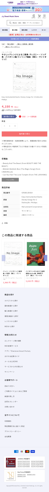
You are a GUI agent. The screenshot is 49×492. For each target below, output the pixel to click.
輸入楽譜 (14, 30)
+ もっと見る (10, 179)
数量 (3, 121)
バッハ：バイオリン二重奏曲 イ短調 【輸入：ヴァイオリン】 (12, 273)
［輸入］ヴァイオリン (12, 47)
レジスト (34, 30)
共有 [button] (6, 223)
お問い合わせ (10, 407)
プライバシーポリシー (13, 431)
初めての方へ (10, 386)
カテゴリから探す (11, 300)
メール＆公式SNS (11, 361)
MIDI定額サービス (11, 346)
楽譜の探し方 (10, 396)
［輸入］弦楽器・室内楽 (24, 44)
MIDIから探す (10, 326)
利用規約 (8, 421)
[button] (44, 16)
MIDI (44, 30)
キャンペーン (9, 372)
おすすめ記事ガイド (12, 356)
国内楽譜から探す (11, 306)
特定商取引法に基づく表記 (14, 426)
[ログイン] (33, 16)
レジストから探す (11, 321)
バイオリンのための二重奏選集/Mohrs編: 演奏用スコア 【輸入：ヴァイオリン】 (35, 273)
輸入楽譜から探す (11, 311)
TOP (3, 44)
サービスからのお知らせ (14, 366)
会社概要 (8, 436)
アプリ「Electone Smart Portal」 (18, 351)
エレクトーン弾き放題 (13, 341)
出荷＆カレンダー (11, 401)
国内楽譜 (5, 30)
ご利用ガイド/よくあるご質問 (16, 391)
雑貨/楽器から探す (11, 316)
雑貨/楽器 (24, 30)
